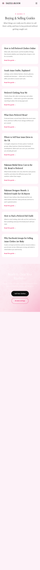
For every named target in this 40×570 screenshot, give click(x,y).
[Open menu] (36, 3)
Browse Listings (20, 301)
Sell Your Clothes (20, 293)
